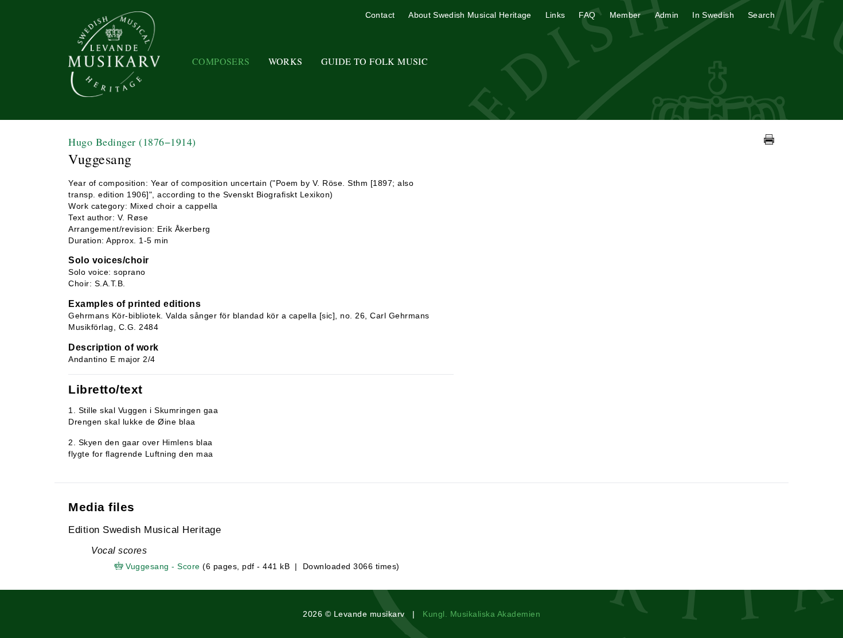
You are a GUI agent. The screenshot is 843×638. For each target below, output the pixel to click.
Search (761, 15)
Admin (667, 15)
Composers (221, 61)
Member (625, 15)
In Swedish (713, 15)
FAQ (587, 15)
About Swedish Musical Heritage (470, 15)
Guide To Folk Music (374, 61)
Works (285, 61)
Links (555, 15)
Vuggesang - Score (163, 566)
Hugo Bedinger (132, 142)
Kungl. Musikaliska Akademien (481, 613)
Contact (380, 15)
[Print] (769, 139)
